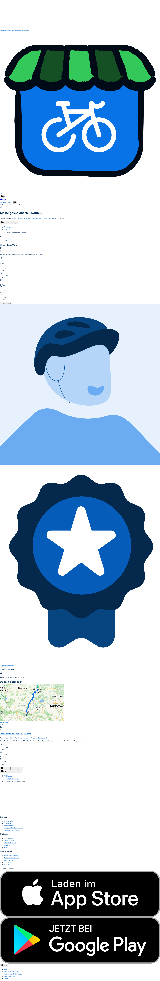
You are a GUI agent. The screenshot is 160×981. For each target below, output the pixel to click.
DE (4, 197)
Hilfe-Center (8, 862)
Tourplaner (7, 823)
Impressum (7, 978)
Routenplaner (12, 31)
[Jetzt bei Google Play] (80, 940)
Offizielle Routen (9, 838)
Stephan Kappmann (7, 666)
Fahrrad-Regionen (10, 843)
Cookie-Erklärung (10, 976)
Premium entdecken (11, 855)
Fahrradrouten (9, 840)
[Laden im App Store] (80, 894)
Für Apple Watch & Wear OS (13, 828)
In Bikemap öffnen (6, 303)
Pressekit (7, 864)
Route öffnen (6, 768)
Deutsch (5, 965)
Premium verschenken (11, 858)
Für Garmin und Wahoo (12, 830)
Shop (5, 847)
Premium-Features (23, 31)
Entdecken (3, 31)
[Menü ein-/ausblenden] (15, 202)
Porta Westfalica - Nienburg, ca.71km (15, 734)
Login (4, 199)
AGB (5, 969)
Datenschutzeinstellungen (13, 974)
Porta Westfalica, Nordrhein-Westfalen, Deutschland (33, 218)
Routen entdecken (12, 230)
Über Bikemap (9, 860)
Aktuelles (7, 845)
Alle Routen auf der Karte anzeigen (12, 772)
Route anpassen (18, 768)
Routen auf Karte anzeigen (10, 223)
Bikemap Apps (9, 826)
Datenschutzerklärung (11, 971)
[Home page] (80, 15)
